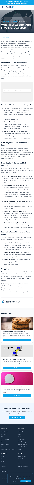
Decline (14, 481)
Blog (2, 461)
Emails (19, 436)
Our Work (3, 464)
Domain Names (22, 439)
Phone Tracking (22, 444)
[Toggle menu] (32, 7)
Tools (19, 449)
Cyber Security (5, 447)
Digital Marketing (5, 439)
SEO (2, 436)
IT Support (4, 442)
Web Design (6, 21)
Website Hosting (5, 444)
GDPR (19, 461)
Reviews (3, 466)
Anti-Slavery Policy (23, 466)
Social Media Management (8, 449)
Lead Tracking (22, 442)
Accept (26, 481)
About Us (3, 459)
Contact (3, 469)
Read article (17, 340)
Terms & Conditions (23, 464)
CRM (19, 434)
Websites (14, 21)
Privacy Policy (22, 456)
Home (2, 456)
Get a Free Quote (17, 417)
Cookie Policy (22, 459)
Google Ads (4, 434)
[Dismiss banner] (32, 2)
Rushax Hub (21, 431)
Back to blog (6, 37)
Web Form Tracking (23, 447)
